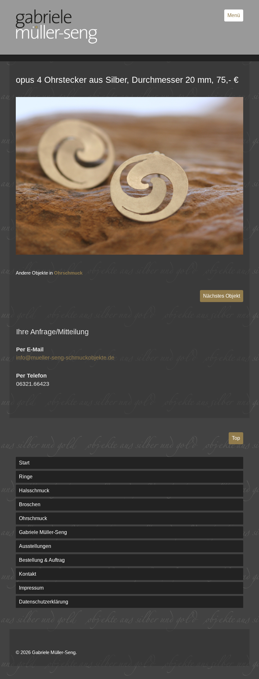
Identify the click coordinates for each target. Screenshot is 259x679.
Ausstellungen (35, 546)
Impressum (31, 588)
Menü (233, 15)
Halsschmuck (34, 490)
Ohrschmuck (68, 273)
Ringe (26, 476)
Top (236, 438)
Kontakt (27, 574)
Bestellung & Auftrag (42, 560)
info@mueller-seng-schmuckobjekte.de (65, 358)
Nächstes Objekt (221, 296)
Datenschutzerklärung (43, 601)
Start (24, 462)
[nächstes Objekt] (129, 253)
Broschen (29, 504)
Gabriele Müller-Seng (43, 532)
